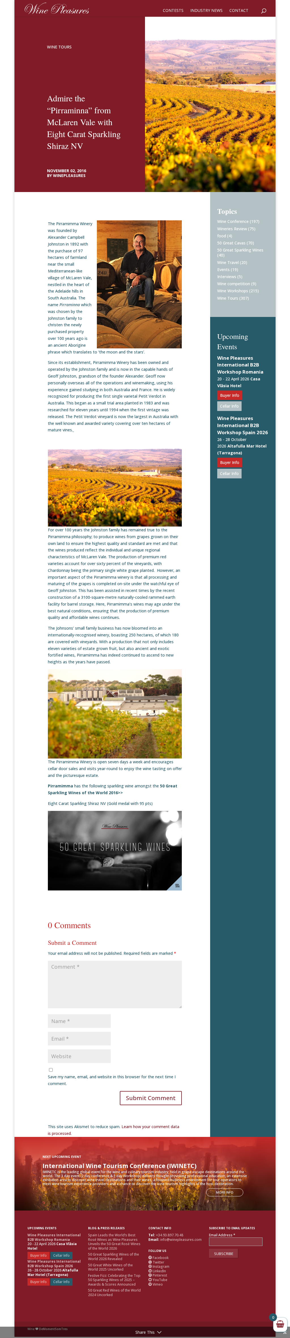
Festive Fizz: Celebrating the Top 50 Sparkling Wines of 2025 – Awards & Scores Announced (114, 1280)
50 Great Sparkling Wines (240, 250)
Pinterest (157, 1275)
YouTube (157, 1279)
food (221, 235)
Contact (238, 10)
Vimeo (155, 1284)
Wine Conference (233, 221)
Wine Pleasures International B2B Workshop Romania (240, 365)
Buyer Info (229, 395)
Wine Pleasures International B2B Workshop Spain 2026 (242, 425)
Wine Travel (228, 262)
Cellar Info (229, 406)
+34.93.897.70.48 (169, 1235)
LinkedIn (157, 1271)
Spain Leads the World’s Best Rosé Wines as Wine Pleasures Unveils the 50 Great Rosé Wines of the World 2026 (114, 1242)
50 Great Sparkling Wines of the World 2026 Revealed (113, 1256)
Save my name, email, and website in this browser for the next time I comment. (112, 1080)
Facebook (158, 1257)
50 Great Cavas (231, 243)
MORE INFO (224, 1192)
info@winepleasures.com (181, 1239)
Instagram (158, 1266)
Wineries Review (232, 228)
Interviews (226, 276)
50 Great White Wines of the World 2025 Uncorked (110, 1267)
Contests (173, 10)
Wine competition (233, 283)
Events (223, 269)
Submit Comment (151, 1098)
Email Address (222, 1235)
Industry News (206, 10)
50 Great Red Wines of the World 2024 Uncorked (114, 1292)
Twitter (156, 1262)
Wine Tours (59, 47)
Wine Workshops (232, 290)
